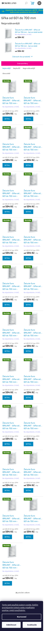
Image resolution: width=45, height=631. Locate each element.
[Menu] (39, 3)
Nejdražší (16, 68)
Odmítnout (11, 624)
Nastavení (21, 616)
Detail (7, 119)
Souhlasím (32, 624)
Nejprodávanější (29, 68)
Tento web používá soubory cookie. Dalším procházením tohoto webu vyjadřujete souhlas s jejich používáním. (20, 608)
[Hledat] (26, 3)
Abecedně (6, 73)
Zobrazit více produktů (21, 56)
